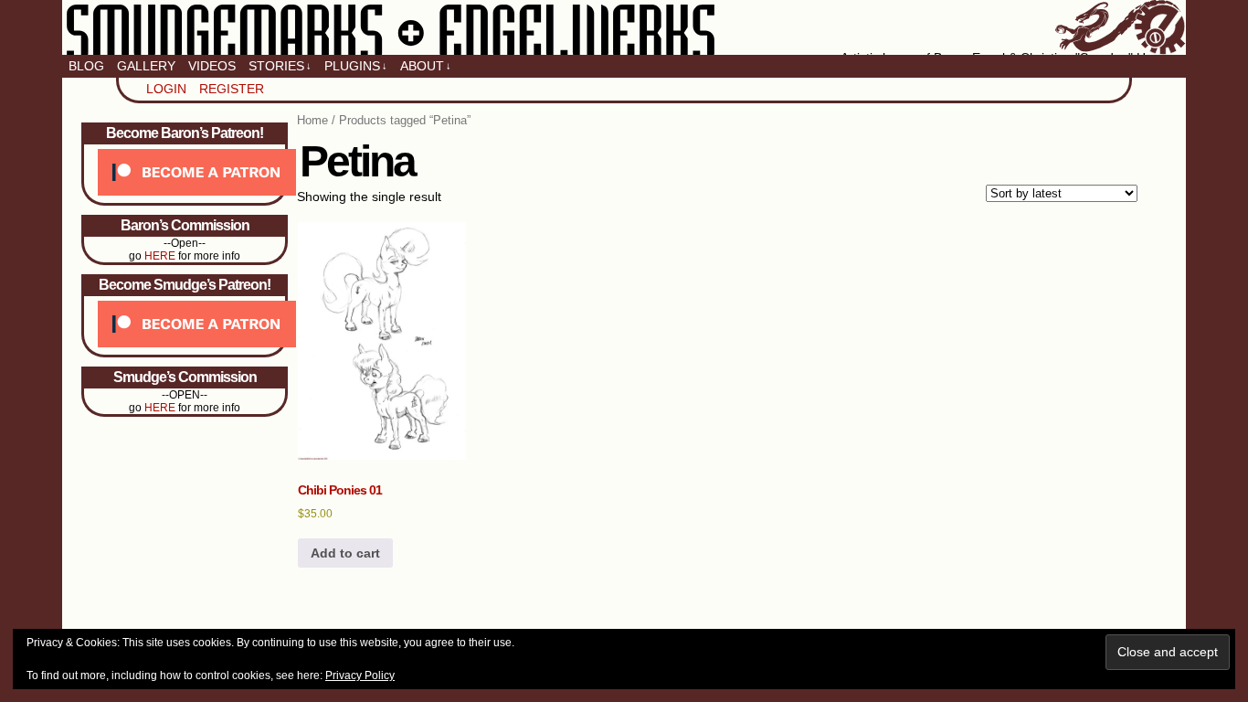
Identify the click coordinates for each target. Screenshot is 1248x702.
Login (166, 88)
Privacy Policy (360, 675)
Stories (280, 65)
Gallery (146, 65)
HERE (159, 256)
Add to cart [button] (345, 553)
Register (231, 88)
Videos (212, 65)
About (425, 65)
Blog (86, 65)
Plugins (355, 65)
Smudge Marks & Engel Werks (623, 27)
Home (312, 120)
